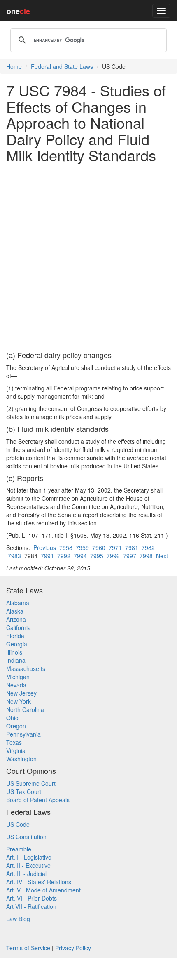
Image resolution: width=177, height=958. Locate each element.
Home (14, 66)
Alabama (17, 603)
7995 (96, 556)
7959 (82, 547)
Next (162, 556)
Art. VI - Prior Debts (31, 898)
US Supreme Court (31, 783)
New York (18, 701)
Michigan (18, 677)
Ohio (12, 718)
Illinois (14, 652)
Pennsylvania (23, 734)
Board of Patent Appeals (38, 800)
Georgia (16, 644)
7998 (146, 556)
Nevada (16, 685)
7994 (80, 556)
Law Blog (18, 919)
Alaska (14, 611)
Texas (14, 742)
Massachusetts (25, 668)
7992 (63, 556)
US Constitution (26, 837)
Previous (44, 547)
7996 (113, 556)
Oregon (16, 726)
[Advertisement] (88, 257)
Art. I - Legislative (28, 857)
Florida (15, 636)
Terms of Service (28, 948)
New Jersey (21, 693)
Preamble (18, 849)
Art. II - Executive (28, 865)
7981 (131, 547)
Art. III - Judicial (26, 873)
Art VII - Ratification (31, 906)
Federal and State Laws (62, 66)
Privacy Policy (73, 948)
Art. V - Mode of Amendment (43, 890)
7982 (148, 547)
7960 (98, 547)
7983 (14, 556)
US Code (18, 824)
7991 (47, 556)
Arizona (16, 619)
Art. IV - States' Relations (38, 882)
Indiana (16, 660)
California (18, 627)
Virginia (16, 750)
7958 (65, 547)
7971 (115, 547)
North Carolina (25, 709)
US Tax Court (23, 791)
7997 (129, 556)
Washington (21, 759)
